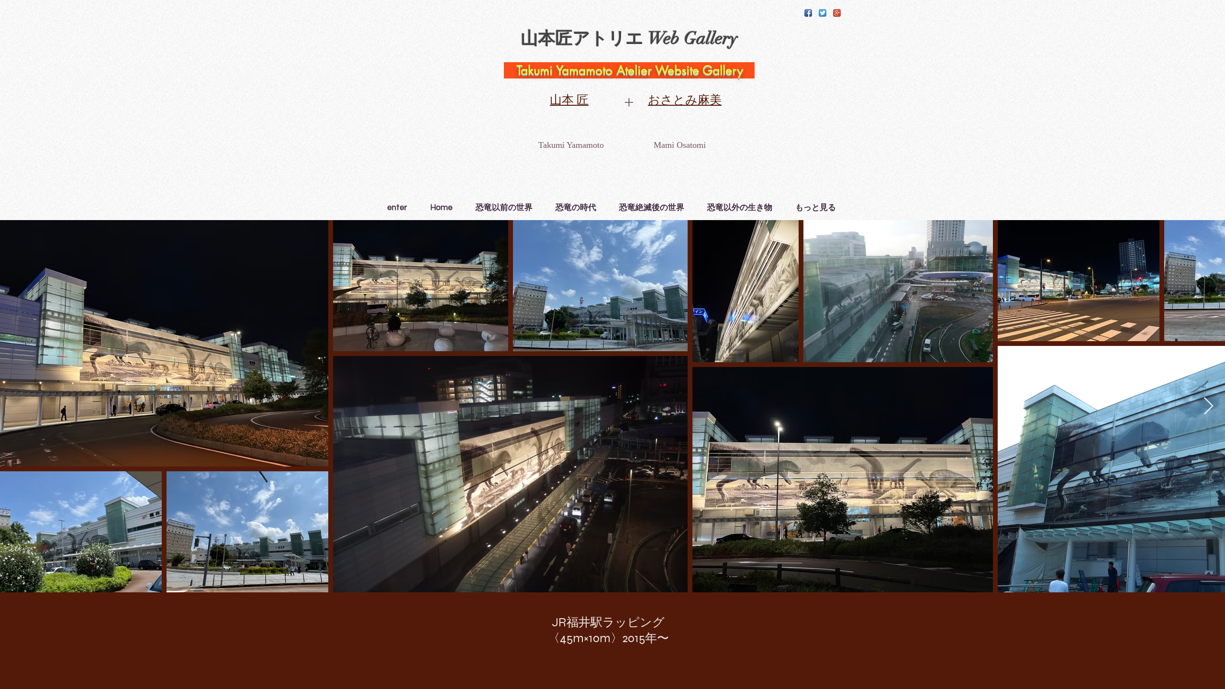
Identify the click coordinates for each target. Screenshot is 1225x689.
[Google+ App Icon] (837, 13)
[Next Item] (1208, 406)
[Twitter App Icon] (822, 13)
